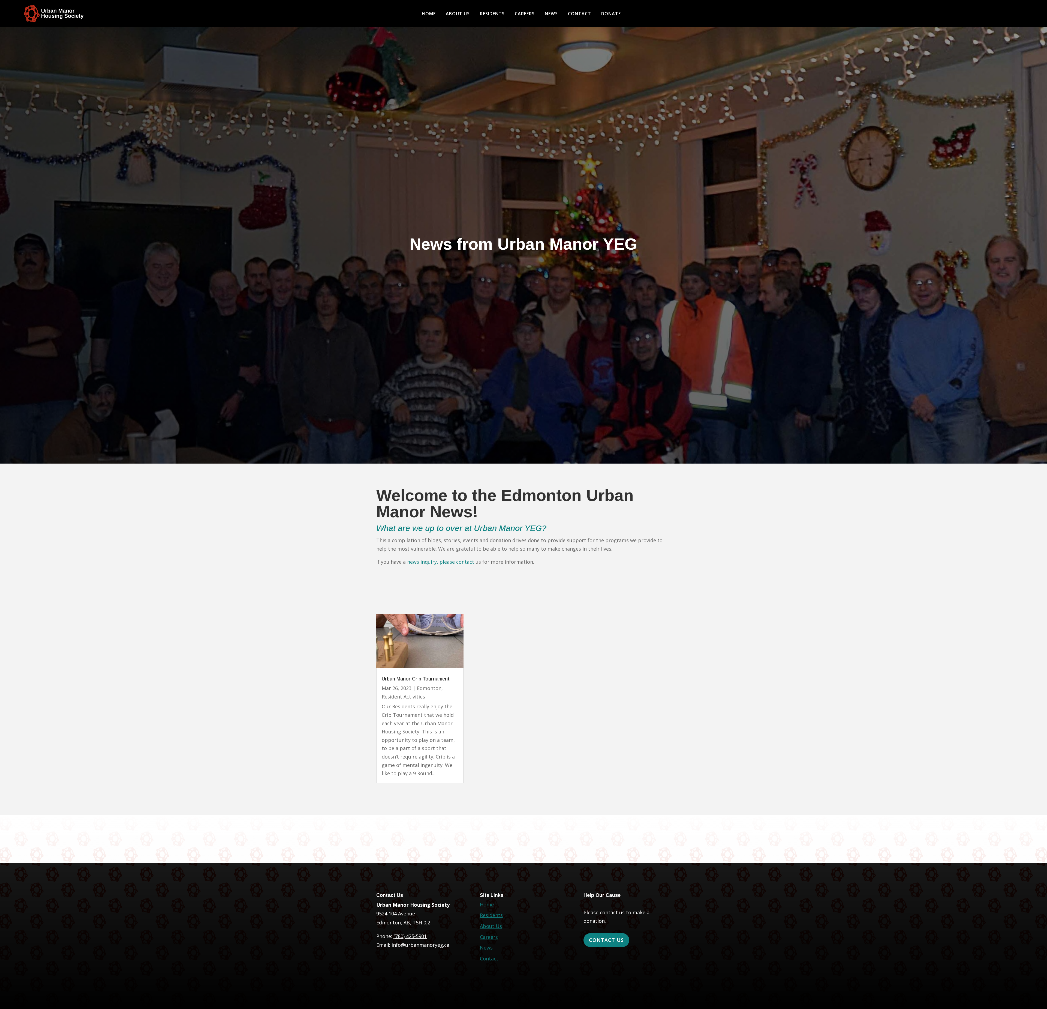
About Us (458, 14)
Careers (525, 14)
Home (429, 14)
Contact (579, 14)
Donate (611, 14)
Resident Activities (403, 696)
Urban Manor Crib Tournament (416, 679)
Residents (492, 14)
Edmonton (429, 688)
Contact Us (606, 940)
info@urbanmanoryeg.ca (420, 945)
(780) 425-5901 (410, 936)
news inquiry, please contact (440, 562)
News (551, 14)
